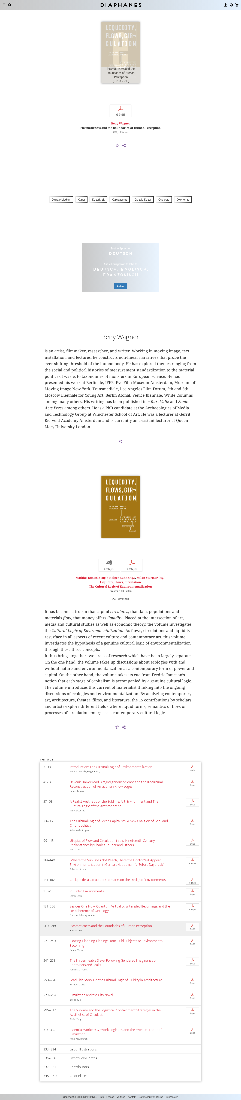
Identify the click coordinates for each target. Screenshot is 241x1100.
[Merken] (117, 146)
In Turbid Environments (87, 891)
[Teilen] (123, 146)
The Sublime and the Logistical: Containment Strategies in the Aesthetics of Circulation (115, 1012)
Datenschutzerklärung (151, 1097)
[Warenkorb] (237, 5)
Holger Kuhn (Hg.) (122, 577)
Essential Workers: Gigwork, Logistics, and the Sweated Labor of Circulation (116, 1032)
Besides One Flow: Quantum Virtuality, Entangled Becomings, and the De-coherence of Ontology (120, 908)
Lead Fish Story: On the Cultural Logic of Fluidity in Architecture (116, 980)
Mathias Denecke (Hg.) (92, 577)
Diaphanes (120, 5)
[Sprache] (231, 5)
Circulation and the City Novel (91, 995)
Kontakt (132, 1097)
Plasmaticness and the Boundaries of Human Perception (111, 926)
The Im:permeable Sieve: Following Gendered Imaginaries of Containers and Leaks (113, 962)
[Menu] (4, 5)
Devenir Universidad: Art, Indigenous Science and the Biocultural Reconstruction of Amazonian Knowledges (116, 784)
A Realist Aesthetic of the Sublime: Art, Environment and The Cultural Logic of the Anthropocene (114, 803)
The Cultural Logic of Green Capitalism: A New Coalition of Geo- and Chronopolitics (119, 823)
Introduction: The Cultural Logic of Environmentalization (111, 767)
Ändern (120, 286)
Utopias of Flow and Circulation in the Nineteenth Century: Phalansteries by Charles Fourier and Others (112, 843)
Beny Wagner (120, 123)
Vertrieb (121, 1097)
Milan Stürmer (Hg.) (151, 577)
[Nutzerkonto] (225, 5)
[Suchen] (9, 5)
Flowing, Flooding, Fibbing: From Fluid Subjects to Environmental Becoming (116, 943)
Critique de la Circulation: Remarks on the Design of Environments (118, 880)
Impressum (172, 1097)
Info (102, 1097)
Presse (110, 1097)
